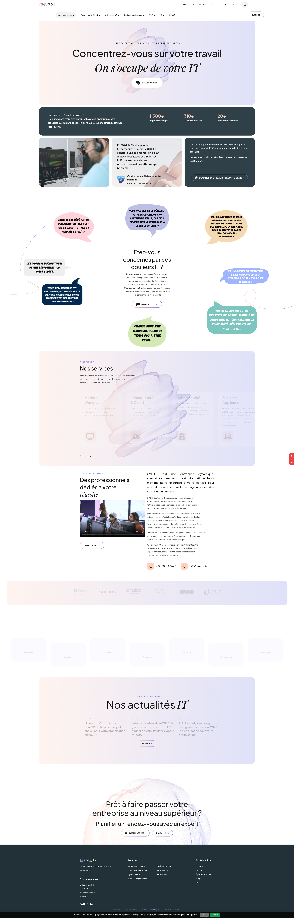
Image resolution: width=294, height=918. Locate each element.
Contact (223, 4)
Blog (192, 4)
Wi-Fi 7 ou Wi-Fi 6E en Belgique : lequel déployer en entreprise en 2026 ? (146, 726)
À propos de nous (206, 4)
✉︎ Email (83, 896)
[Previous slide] (81, 456)
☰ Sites (292, 459)
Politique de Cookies (172, 910)
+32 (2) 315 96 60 (88, 892)
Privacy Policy (131, 910)
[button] (244, 4)
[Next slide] (89, 456)
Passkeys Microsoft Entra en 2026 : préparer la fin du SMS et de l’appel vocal (192, 726)
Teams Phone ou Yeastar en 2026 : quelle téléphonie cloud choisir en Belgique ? (99, 726)
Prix (184, 4)
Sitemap (116, 910)
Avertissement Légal (150, 910)
